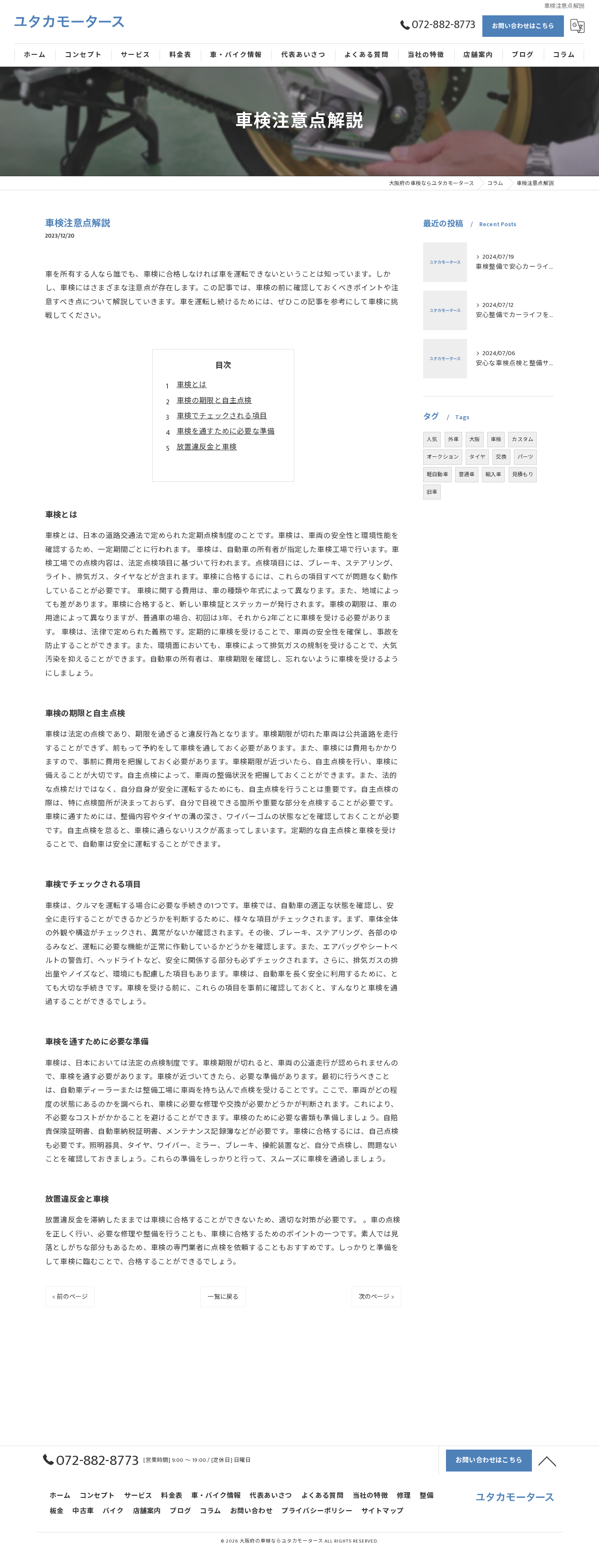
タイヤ (477, 457)
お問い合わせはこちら (523, 26)
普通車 (467, 474)
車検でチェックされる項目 (222, 416)
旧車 (432, 492)
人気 (432, 439)
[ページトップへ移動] (547, 1460)
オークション (443, 457)
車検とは (192, 385)
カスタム (522, 439)
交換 (501, 457)
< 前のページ (70, 1297)
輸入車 (493, 474)
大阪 (474, 439)
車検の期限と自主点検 (214, 401)
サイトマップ (382, 1511)
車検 (496, 439)
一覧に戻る (223, 1297)
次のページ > (376, 1297)
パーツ (525, 457)
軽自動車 (437, 474)
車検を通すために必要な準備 (226, 431)
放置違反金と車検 (207, 447)
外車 (453, 439)
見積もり (523, 474)
